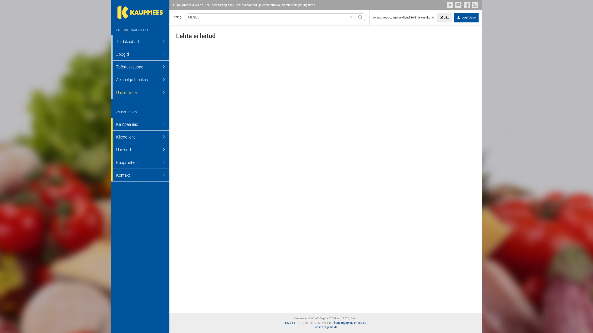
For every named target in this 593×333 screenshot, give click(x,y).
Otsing (177, 17)
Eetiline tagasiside (326, 327)
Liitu (446, 17)
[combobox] (270, 17)
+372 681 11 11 (295, 322)
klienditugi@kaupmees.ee (349, 322)
